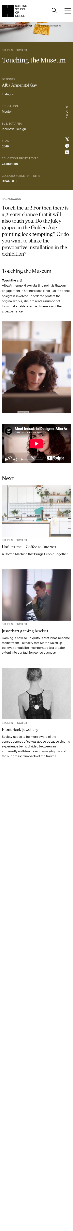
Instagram (9, 94)
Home (5, 25)
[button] (6, 459)
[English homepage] (14, 11)
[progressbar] (53, 459)
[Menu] (68, 11)
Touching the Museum (48, 25)
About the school (22, 25)
